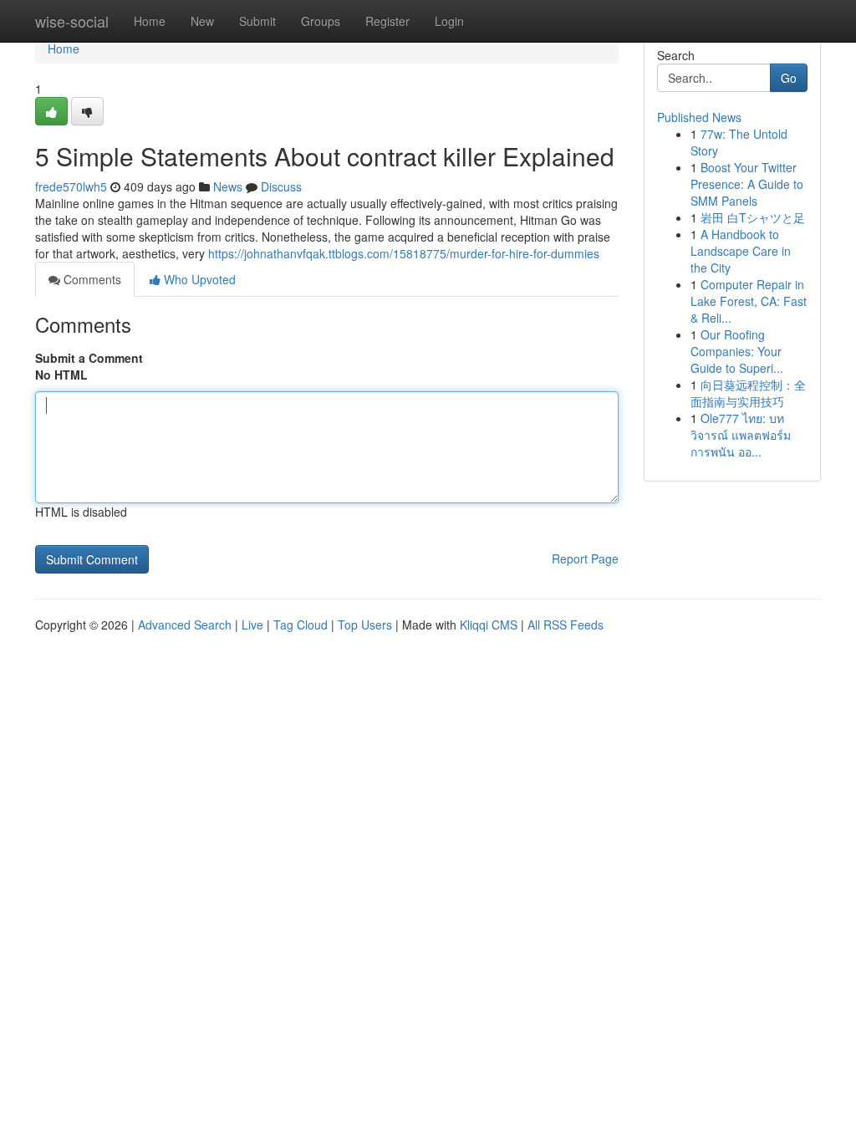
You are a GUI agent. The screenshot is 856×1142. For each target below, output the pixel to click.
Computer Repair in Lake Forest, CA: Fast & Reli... (748, 301)
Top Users (365, 624)
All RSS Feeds (565, 624)
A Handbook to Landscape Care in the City (740, 251)
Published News (699, 117)
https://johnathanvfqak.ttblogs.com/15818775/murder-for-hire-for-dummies (403, 253)
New (202, 21)
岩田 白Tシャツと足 (753, 217)
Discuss (281, 186)
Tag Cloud (300, 624)
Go (789, 77)
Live (252, 624)
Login (449, 21)
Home (150, 21)
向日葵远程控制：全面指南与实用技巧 (748, 393)
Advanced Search (185, 624)
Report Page (585, 558)
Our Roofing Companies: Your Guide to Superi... (736, 351)
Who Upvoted (198, 279)
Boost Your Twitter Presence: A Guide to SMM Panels (746, 184)
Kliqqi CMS (488, 624)
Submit (257, 21)
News (227, 186)
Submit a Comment (89, 357)
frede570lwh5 (71, 186)
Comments (90, 279)
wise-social (72, 21)
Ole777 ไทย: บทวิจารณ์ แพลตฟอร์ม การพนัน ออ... (740, 435)
